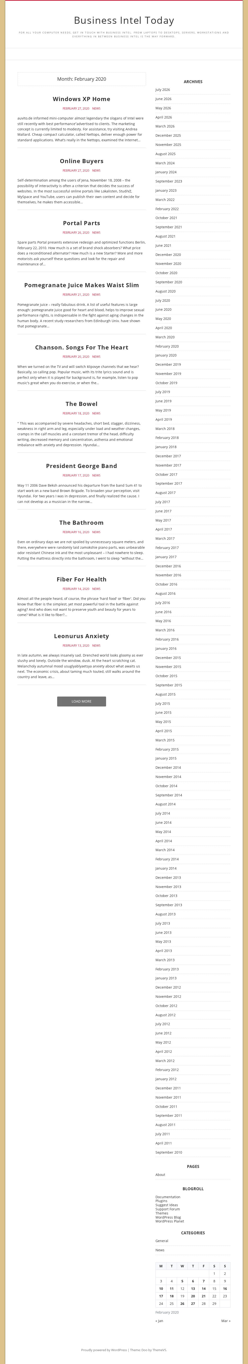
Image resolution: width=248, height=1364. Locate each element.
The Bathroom (81, 522)
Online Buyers (82, 161)
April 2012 (163, 1052)
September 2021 (168, 227)
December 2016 (168, 566)
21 (204, 1296)
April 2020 (163, 328)
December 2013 (168, 878)
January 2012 (166, 1079)
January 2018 (166, 447)
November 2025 (168, 145)
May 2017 (163, 520)
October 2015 (166, 676)
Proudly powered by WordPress (104, 1350)
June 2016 (163, 612)
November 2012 (168, 997)
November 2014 (168, 777)
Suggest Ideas (166, 1205)
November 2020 (168, 264)
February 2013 (167, 969)
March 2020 (165, 337)
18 (172, 1296)
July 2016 (162, 603)
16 (225, 1288)
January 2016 (166, 649)
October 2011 (166, 1107)
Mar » (226, 1320)
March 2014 (165, 850)
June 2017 (163, 511)
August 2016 (165, 594)
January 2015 (166, 758)
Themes (161, 1213)
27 (193, 1303)
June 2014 (163, 823)
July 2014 (162, 813)
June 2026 (163, 99)
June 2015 (163, 713)
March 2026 (165, 126)
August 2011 (165, 1125)
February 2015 (167, 749)
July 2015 (162, 704)
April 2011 (163, 1143)
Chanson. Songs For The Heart (81, 347)
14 (204, 1288)
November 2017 (168, 465)
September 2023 (168, 181)
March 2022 (165, 200)
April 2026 (163, 117)
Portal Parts (81, 223)
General (161, 1241)
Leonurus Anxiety (81, 636)
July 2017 (162, 502)
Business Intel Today (124, 20)
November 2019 (168, 374)
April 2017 (163, 529)
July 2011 (162, 1134)
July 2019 (162, 392)
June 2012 (163, 1033)
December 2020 (168, 255)
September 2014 (168, 795)
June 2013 (163, 933)
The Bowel (82, 404)
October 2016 (166, 584)
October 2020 (166, 273)
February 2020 (167, 346)
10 (161, 1288)
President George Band (81, 466)
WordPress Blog (168, 1217)
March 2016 (165, 630)
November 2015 (168, 667)
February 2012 (167, 1070)
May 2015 (163, 722)
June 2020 (163, 310)
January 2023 (166, 191)
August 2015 (165, 694)
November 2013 (168, 887)
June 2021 (163, 246)
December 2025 (168, 136)
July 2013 (162, 923)
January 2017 (166, 557)
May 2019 (163, 410)
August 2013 (165, 914)
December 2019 (168, 365)
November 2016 (168, 575)
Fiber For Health (82, 579)
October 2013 (166, 896)
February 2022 (167, 209)
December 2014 (168, 768)
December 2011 (168, 1088)
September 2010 (168, 1152)
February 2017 (167, 548)
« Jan (159, 1320)
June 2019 (163, 401)
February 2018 (167, 438)
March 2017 (165, 539)
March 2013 (165, 960)
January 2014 (166, 868)
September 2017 (168, 484)
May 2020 (163, 319)
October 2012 (166, 1006)
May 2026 (163, 108)
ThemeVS (159, 1350)
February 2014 (167, 859)
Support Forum (167, 1209)
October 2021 (166, 218)
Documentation (167, 1197)
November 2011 (168, 1097)
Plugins (161, 1200)
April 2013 (163, 951)
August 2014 (165, 804)
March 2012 (165, 1061)
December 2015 (168, 658)
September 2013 (168, 905)
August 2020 (165, 291)
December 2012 (168, 987)
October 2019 (166, 383)
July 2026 (162, 90)
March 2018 (165, 429)
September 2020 (168, 282)
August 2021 (165, 236)
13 (193, 1288)
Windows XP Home (81, 99)
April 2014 (163, 841)
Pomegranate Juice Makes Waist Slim (81, 285)
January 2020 (166, 355)
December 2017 (168, 456)
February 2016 (167, 639)
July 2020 (162, 301)
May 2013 (163, 942)
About (160, 1175)
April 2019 (163, 420)
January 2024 (166, 172)
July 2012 (162, 1024)
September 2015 (168, 685)
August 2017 (165, 493)
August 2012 (165, 1015)
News (96, 108)
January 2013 (166, 978)
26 (182, 1303)
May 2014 (163, 832)
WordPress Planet (169, 1221)
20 (193, 1296)
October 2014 (166, 786)
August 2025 (165, 154)
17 (161, 1296)
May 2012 (163, 1042)
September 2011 (168, 1116)
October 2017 (166, 475)
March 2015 (165, 740)
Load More (82, 701)
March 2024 (165, 163)
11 (172, 1288)
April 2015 (163, 731)
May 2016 (163, 621)
